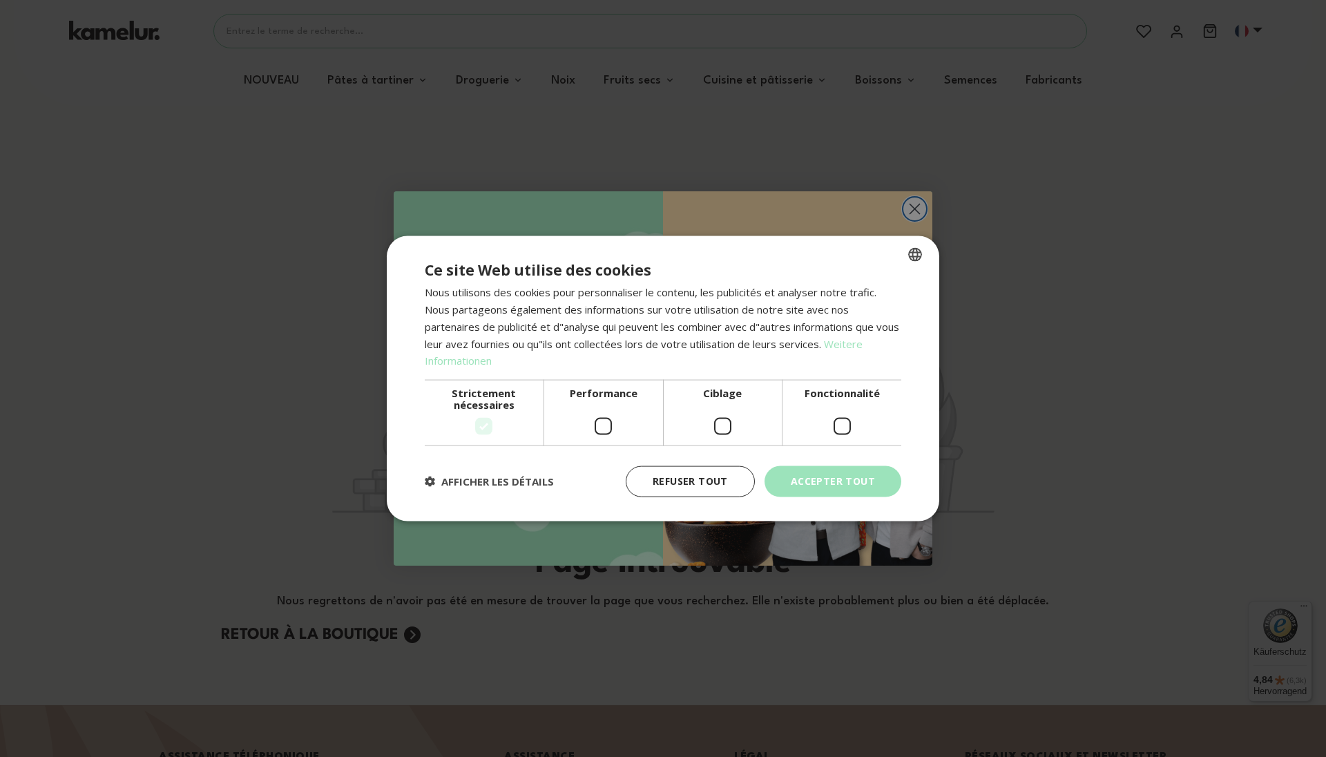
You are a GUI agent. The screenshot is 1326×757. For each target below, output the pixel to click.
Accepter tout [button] (833, 481)
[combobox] (915, 255)
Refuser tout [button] (690, 481)
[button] (489, 481)
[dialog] (663, 378)
